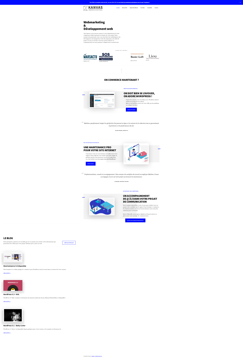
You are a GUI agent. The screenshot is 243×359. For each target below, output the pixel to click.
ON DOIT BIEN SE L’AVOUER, (139, 93)
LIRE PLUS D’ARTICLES (69, 242)
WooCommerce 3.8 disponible (14, 266)
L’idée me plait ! (90, 163)
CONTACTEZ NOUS (131, 109)
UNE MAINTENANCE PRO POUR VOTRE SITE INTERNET (100, 149)
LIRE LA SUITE (7, 273)
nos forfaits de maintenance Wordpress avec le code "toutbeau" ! (134, 2)
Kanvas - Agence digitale (97, 356)
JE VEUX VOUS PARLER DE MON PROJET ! (135, 220)
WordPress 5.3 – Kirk (11, 294)
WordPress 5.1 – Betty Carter (14, 325)
